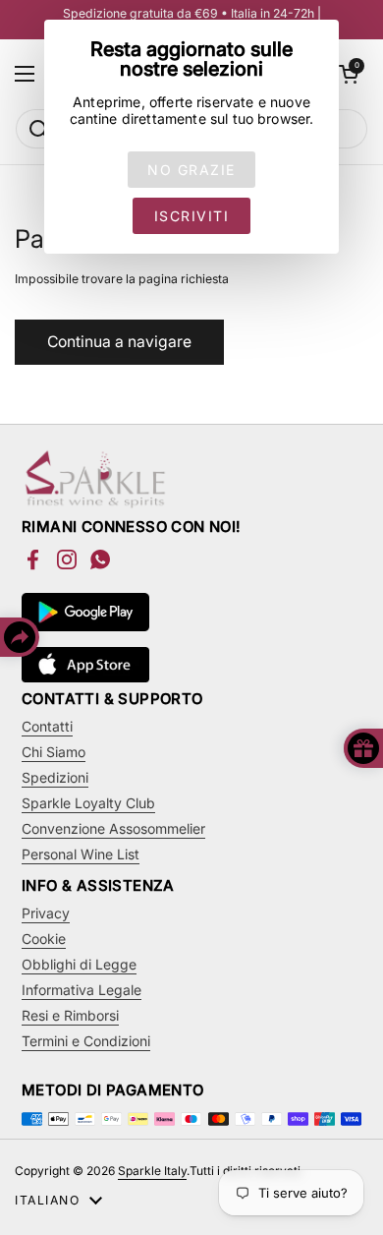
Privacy (46, 913)
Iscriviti (192, 215)
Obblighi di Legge (79, 964)
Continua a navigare (119, 341)
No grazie (191, 169)
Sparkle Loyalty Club (88, 802)
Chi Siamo (53, 751)
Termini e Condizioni (86, 1040)
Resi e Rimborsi (70, 1015)
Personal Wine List (80, 854)
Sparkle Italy (152, 1170)
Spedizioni (55, 777)
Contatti (47, 726)
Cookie (44, 938)
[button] (348, 73)
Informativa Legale (81, 989)
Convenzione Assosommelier (113, 828)
